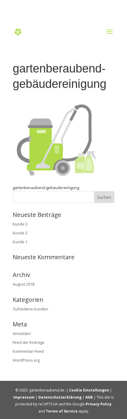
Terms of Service (62, 411)
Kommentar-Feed (28, 351)
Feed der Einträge (28, 342)
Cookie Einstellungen (89, 390)
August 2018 (23, 284)
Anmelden (22, 333)
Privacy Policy (99, 404)
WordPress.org (26, 360)
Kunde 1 (20, 241)
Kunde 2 (20, 233)
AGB (89, 397)
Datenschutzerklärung (60, 397)
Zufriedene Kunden (30, 309)
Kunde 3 (20, 224)
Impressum (24, 397)
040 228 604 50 (64, 7)
